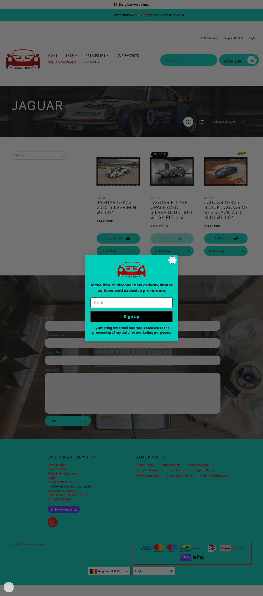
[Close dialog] (172, 260)
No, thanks (131, 158)
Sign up (132, 317)
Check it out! (131, 143)
